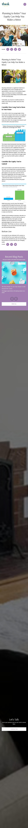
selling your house (6, 94)
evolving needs (9, 96)
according (9, 116)
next (16, 298)
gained (24, 176)
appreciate (10, 174)
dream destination (6, 217)
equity (24, 169)
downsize (16, 215)
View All (14, 304)
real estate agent (6, 222)
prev (12, 298)
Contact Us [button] (14, 729)
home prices (7, 203)
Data (3, 177)
